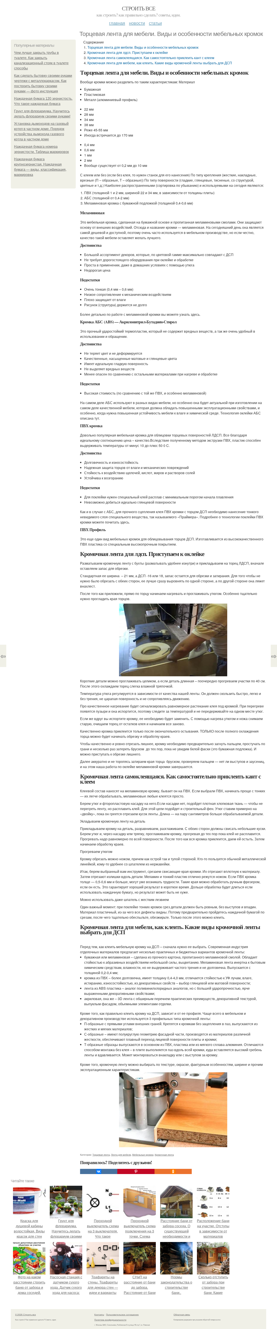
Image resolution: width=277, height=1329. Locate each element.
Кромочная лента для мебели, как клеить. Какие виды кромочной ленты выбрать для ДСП (159, 62)
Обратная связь (182, 1314)
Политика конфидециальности (110, 1319)
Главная (117, 23)
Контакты (99, 1314)
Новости (137, 23)
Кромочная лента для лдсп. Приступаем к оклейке (127, 52)
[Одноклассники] (173, 1171)
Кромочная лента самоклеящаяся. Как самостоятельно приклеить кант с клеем (150, 57)
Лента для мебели (121, 1154)
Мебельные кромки (142, 1154)
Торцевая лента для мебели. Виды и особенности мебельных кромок (142, 47)
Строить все (138, 8)
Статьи (155, 23)
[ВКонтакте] (98, 1171)
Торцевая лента (101, 1154)
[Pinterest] (136, 1171)
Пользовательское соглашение (122, 1314)
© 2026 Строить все (25, 1314)
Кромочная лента (164, 1154)
